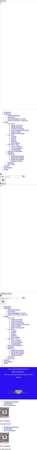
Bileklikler (14, 141)
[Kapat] (3, 180)
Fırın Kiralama (8, 167)
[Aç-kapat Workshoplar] (36, 308)
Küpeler (13, 140)
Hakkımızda (7, 112)
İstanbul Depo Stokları (17, 156)
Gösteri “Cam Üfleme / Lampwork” (18, 120)
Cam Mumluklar (15, 149)
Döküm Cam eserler (17, 125)
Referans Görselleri (16, 161)
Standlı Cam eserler (16, 127)
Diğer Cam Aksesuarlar (17, 133)
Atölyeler (6, 166)
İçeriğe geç (3, 1)
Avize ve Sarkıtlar (16, 146)
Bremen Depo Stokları (17, 159)
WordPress (7, 421)
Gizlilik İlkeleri (8, 403)
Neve (1, 421)
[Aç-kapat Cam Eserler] (36, 318)
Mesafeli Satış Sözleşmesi (11, 402)
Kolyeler (13, 138)
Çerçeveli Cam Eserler (17, 128)
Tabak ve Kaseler (16, 132)
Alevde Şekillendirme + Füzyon (17, 119)
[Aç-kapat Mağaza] (36, 316)
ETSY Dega (11, 164)
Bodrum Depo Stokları (17, 157)
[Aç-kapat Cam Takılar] (36, 329)
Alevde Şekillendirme (14, 115)
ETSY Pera (11, 162)
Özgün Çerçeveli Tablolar (15, 151)
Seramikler (11, 153)
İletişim (6, 169)
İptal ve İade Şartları (9, 405)
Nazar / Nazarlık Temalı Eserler (20, 130)
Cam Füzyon (11, 117)
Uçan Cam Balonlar (16, 148)
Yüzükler (13, 136)
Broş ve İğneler (15, 143)
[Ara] (1, 174)
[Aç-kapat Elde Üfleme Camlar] (36, 339)
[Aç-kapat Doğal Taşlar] (36, 348)
